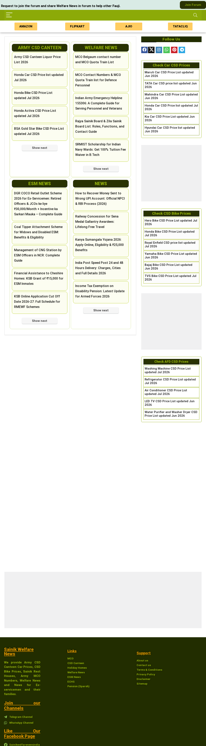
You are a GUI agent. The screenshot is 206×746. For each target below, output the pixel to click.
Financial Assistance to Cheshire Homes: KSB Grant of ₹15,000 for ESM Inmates (38, 278)
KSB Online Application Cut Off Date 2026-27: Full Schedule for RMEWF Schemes (37, 301)
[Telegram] (182, 50)
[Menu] (9, 15)
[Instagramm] (159, 50)
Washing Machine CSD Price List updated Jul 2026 (168, 370)
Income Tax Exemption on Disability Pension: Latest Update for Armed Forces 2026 (100, 291)
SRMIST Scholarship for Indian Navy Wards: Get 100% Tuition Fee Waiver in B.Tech (100, 149)
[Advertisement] (171, 173)
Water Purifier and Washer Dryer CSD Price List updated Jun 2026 (171, 414)
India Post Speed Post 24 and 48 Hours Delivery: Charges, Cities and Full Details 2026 (99, 268)
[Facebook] (144, 50)
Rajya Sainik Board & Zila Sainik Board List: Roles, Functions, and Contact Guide (99, 126)
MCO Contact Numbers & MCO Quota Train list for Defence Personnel (98, 80)
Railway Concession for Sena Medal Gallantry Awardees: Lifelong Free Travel (96, 221)
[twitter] (151, 50)
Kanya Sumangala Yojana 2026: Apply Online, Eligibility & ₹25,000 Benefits (99, 245)
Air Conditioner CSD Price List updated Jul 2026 (166, 392)
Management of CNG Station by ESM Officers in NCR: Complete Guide (38, 255)
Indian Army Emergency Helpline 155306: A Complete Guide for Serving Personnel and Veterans (98, 103)
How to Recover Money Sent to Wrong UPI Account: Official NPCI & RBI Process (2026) (100, 198)
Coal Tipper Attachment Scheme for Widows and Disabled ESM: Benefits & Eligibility (38, 232)
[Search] (195, 15)
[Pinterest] (174, 50)
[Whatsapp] (166, 50)
